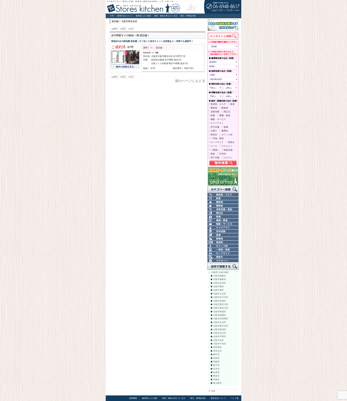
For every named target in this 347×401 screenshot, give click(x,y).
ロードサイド (218, 142)
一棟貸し (215, 150)
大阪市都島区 (219, 275)
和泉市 (216, 376)
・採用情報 (132, 398)
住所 (131, 29)
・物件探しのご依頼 (148, 398)
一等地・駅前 (218, 138)
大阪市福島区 (219, 279)
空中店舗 (215, 127)
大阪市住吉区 (219, 322)
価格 (115, 29)
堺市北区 (217, 351)
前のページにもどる (190, 81)
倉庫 (226, 127)
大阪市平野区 (219, 336)
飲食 (233, 104)
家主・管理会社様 (188, 16)
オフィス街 (228, 134)
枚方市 (216, 365)
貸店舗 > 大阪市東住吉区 (124, 21)
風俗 (213, 153)
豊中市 (216, 354)
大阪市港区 (218, 290)
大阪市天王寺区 (220, 297)
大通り (214, 131)
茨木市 (216, 369)
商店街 (214, 134)
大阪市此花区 (219, 283)
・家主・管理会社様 (196, 398)
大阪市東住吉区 (220, 326)
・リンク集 (234, 398)
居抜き (232, 142)
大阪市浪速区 (219, 301)
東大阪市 (217, 383)
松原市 (216, 372)
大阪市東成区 (219, 311)
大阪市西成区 (219, 329)
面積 (123, 29)
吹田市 (216, 358)
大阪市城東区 (219, 315)
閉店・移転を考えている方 (165, 16)
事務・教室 (225, 115)
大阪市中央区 (219, 343)
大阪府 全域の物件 (220, 272)
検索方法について (124, 16)
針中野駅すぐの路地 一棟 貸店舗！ (131, 35)
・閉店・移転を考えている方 (172, 398)
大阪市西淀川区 (220, 304)
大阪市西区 (218, 286)
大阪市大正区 (219, 293)
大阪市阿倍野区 (220, 318)
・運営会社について (217, 398)
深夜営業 (215, 111)
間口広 (227, 111)
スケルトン (228, 146)
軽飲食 (225, 108)
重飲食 (214, 108)
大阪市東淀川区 (220, 308)
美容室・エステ (219, 104)
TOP (112, 16)
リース (214, 146)
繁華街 (225, 131)
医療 (213, 115)
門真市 (216, 379)
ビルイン (229, 157)
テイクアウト (218, 123)
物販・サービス (219, 119)
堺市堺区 (217, 347)
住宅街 (223, 153)
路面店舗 (229, 150)
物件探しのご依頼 (143, 16)
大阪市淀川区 (219, 333)
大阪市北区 (218, 340)
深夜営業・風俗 (223, 209)
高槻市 (216, 361)
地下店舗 (215, 157)
